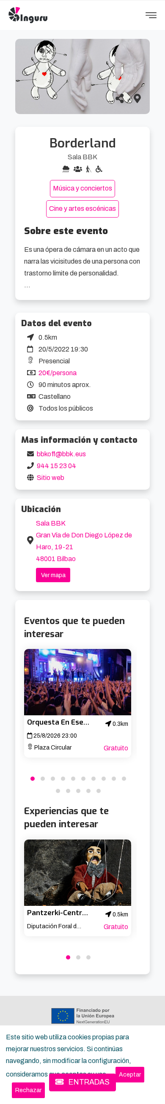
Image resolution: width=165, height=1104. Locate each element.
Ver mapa (53, 575)
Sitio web (50, 477)
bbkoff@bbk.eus (61, 454)
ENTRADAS (88, 1082)
